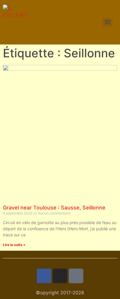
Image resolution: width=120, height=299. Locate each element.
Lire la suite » (14, 245)
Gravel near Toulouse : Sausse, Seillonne (54, 208)
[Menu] (107, 22)
